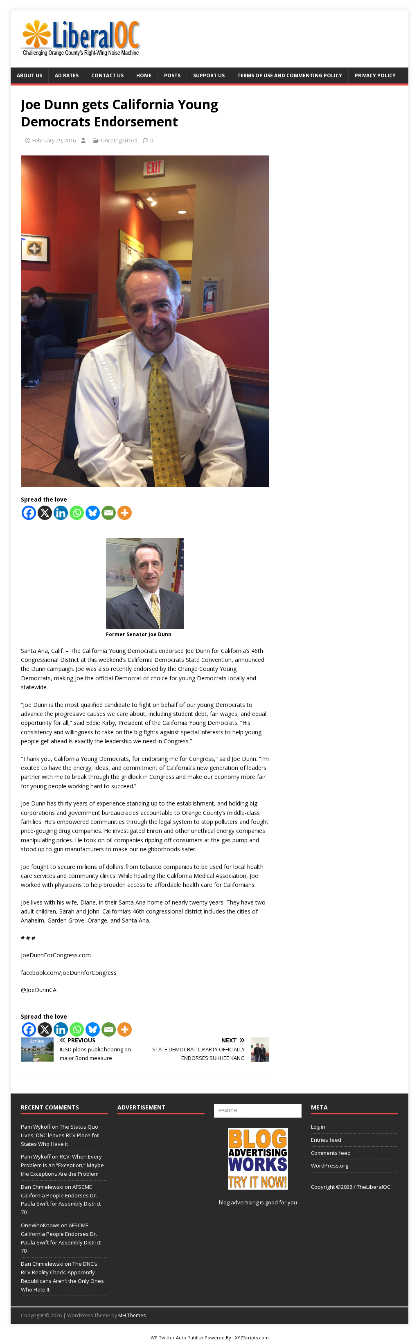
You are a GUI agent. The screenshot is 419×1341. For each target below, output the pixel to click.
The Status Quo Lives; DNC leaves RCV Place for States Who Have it (60, 1135)
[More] (124, 513)
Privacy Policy (375, 75)
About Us (29, 75)
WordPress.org (329, 1165)
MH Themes (132, 1315)
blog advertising (239, 1202)
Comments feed (331, 1152)
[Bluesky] (93, 513)
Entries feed (326, 1139)
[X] (45, 513)
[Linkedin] (61, 513)
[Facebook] (29, 513)
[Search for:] (257, 1110)
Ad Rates (67, 75)
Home (143, 75)
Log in (318, 1126)
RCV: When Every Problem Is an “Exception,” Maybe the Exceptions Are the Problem (62, 1165)
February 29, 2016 (54, 140)
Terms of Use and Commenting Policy (289, 75)
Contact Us (107, 75)
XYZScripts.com (252, 1337)
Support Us (209, 75)
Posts (172, 75)
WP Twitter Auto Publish (177, 1337)
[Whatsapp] (77, 513)
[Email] (108, 513)
